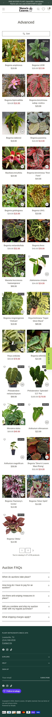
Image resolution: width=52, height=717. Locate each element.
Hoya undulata (13, 356)
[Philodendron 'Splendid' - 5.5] (38, 376)
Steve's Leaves (20, 701)
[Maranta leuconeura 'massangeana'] (13, 265)
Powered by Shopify (8, 705)
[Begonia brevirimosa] (38, 158)
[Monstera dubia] (13, 413)
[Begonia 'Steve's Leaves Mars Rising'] (38, 448)
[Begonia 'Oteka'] (13, 524)
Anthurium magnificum (13, 463)
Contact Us (7, 643)
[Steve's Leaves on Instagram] (7, 650)
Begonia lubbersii (13, 138)
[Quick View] (22, 59)
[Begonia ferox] (38, 230)
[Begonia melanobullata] (13, 230)
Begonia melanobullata (14, 245)
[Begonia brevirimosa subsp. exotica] (38, 85)
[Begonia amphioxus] (13, 50)
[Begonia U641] (38, 195)
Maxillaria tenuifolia (13, 173)
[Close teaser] (45, 370)
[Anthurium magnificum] (13, 448)
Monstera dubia (13, 428)
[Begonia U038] (38, 50)
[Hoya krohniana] (38, 303)
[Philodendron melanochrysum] (13, 376)
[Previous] (3, 2)
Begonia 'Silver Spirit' (38, 501)
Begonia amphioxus (13, 65)
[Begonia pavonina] (38, 123)
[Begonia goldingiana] (13, 195)
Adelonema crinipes (38, 280)
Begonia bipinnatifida (14, 100)
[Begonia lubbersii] (13, 123)
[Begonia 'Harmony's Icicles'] (13, 486)
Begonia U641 (38, 211)
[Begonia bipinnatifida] (13, 85)
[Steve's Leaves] (26, 9)
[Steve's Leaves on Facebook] (3, 650)
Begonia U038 (38, 65)
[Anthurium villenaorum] (38, 413)
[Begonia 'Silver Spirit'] (38, 486)
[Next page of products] (33, 550)
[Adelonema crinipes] (38, 265)
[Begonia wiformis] (38, 341)
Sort (28, 34)
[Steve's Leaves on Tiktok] (11, 650)
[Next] (48, 2)
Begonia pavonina (38, 138)
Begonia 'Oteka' (13, 539)
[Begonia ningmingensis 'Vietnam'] (13, 303)
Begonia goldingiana (14, 211)
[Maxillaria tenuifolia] (13, 158)
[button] (49, 358)
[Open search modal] (38, 9)
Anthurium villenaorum (38, 428)
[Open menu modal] (3, 9)
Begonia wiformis (38, 356)
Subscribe (45, 678)
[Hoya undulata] (13, 341)
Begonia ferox (38, 245)
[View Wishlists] (43, 9)
